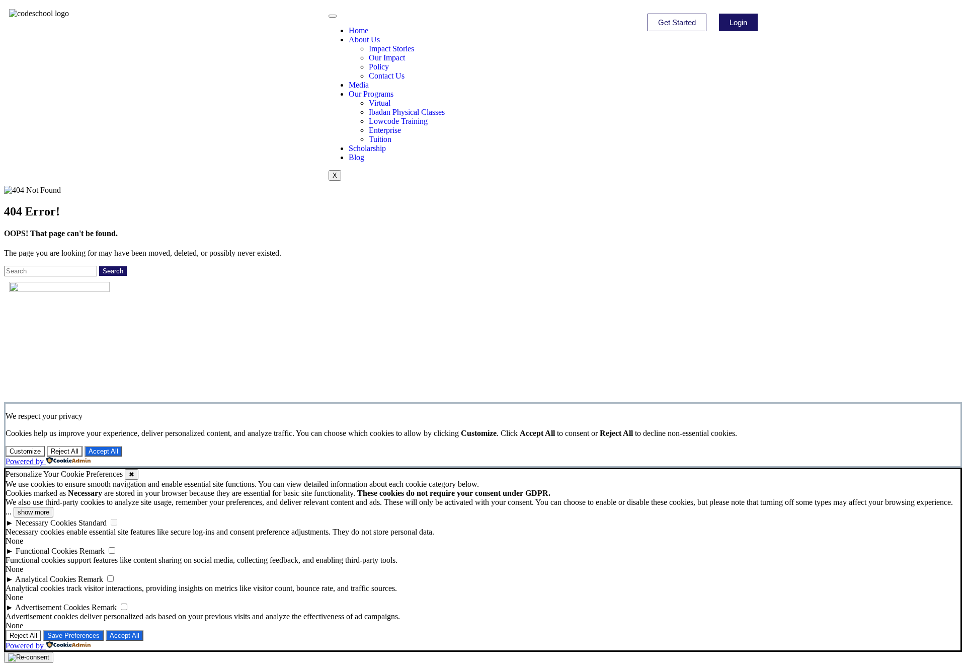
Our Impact (387, 57)
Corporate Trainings (522, 320)
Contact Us (387, 75)
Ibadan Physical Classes (407, 112)
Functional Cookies (46, 551)
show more (33, 512)
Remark (92, 551)
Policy (379, 66)
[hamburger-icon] (333, 16)
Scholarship (367, 148)
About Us (364, 39)
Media (359, 85)
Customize (25, 451)
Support (502, 360)
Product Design (275, 330)
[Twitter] (76, 363)
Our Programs (371, 94)
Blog (356, 157)
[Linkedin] (103, 363)
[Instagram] (48, 363)
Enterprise (385, 130)
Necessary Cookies (46, 522)
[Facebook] (21, 363)
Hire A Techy (509, 330)
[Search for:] (51, 270)
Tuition (380, 139)
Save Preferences (73, 635)
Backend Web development (296, 350)
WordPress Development (292, 360)
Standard (92, 522)
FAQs (497, 340)
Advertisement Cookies (52, 607)
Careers (501, 350)
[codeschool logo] (39, 13)
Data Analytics (273, 320)
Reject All (64, 451)
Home (358, 30)
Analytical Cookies (45, 579)
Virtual (379, 103)
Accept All (103, 451)
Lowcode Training (398, 121)
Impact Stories (391, 48)
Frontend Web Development (298, 340)
